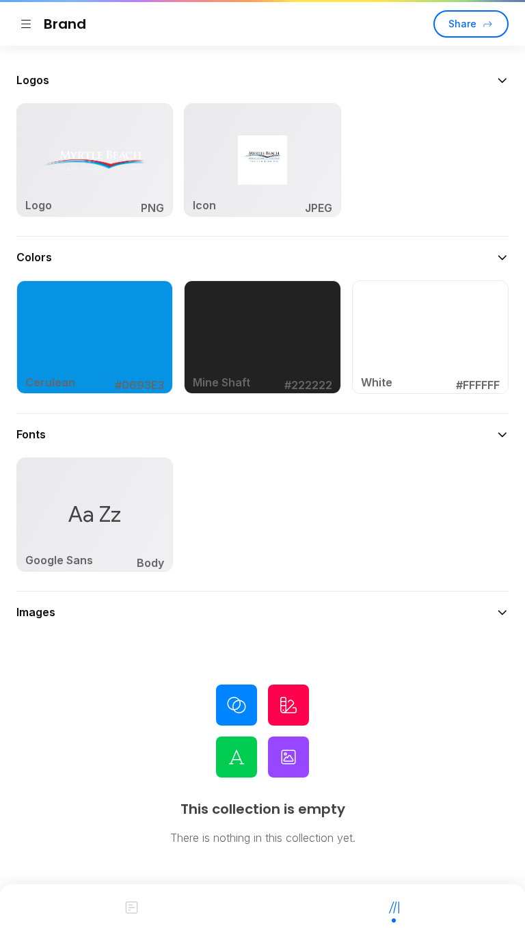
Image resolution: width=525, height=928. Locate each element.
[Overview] (131, 906)
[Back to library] (26, 24)
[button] (262, 80)
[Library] (393, 906)
